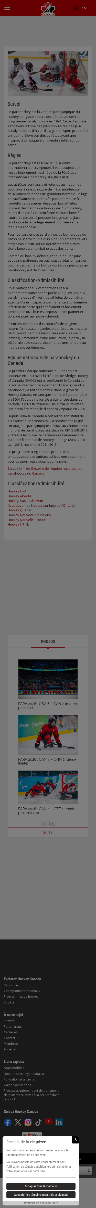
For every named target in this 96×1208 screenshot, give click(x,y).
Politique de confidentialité (41, 1203)
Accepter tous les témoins (41, 1186)
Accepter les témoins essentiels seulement (41, 1195)
